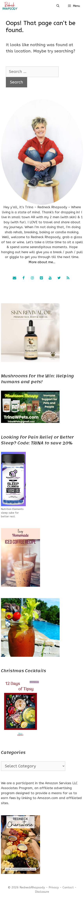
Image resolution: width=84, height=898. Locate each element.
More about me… (42, 262)
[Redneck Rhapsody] (10, 6)
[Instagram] (32, 278)
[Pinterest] (41, 278)
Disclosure (42, 892)
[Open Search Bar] (57, 6)
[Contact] (14, 278)
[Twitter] (59, 278)
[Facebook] (23, 278)
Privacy (54, 887)
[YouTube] (50, 278)
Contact (68, 887)
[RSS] (68, 278)
